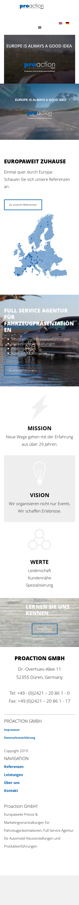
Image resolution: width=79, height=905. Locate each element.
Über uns (11, 782)
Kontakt (11, 790)
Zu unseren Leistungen (22, 370)
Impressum (12, 730)
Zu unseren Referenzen (23, 204)
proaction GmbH (39, 8)
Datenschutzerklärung (19, 738)
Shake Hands (44, 628)
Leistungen (13, 774)
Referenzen (14, 766)
